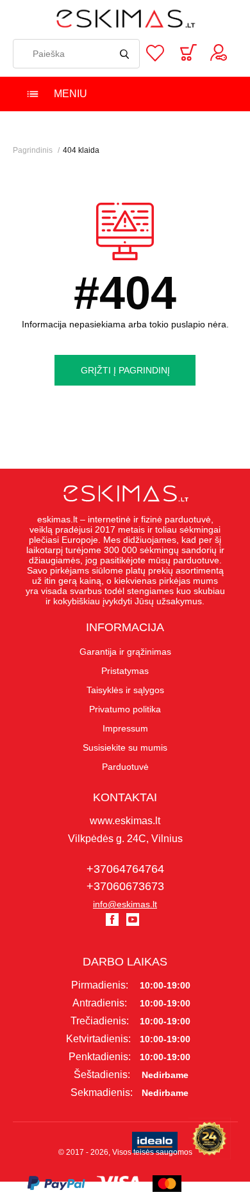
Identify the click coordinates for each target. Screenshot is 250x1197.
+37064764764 (125, 869)
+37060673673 (125, 886)
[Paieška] (125, 53)
